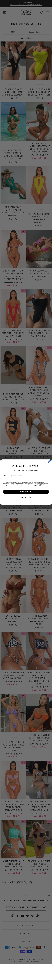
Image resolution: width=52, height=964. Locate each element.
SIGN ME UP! (26, 491)
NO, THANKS (26, 497)
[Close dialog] (49, 461)
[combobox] (6, 476)
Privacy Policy (23, 486)
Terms (29, 486)
